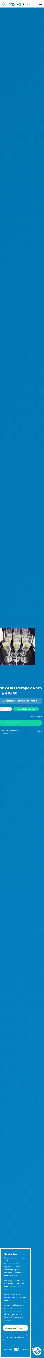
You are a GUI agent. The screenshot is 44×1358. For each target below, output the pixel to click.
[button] (32, 646)
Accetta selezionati (15, 1337)
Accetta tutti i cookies (15, 1328)
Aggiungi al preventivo (26, 709)
